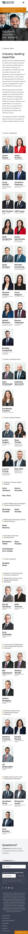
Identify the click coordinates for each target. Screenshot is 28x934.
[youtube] (9, 887)
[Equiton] (8, 1)
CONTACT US (21, 932)
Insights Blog (18, 872)
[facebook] (2, 887)
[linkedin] (12, 887)
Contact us (6, 848)
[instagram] (6, 887)
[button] (21, 876)
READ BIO (6, 149)
